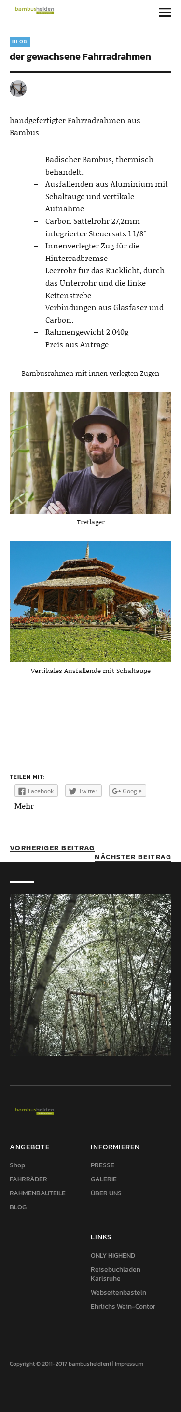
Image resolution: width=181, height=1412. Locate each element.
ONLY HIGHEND (113, 1255)
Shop (17, 1165)
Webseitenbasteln (118, 1293)
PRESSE (102, 1165)
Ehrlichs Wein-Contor (123, 1307)
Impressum (129, 1363)
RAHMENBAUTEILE (38, 1193)
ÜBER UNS (106, 1193)
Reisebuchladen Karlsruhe (115, 1274)
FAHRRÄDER (28, 1179)
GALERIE (104, 1179)
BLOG (20, 41)
